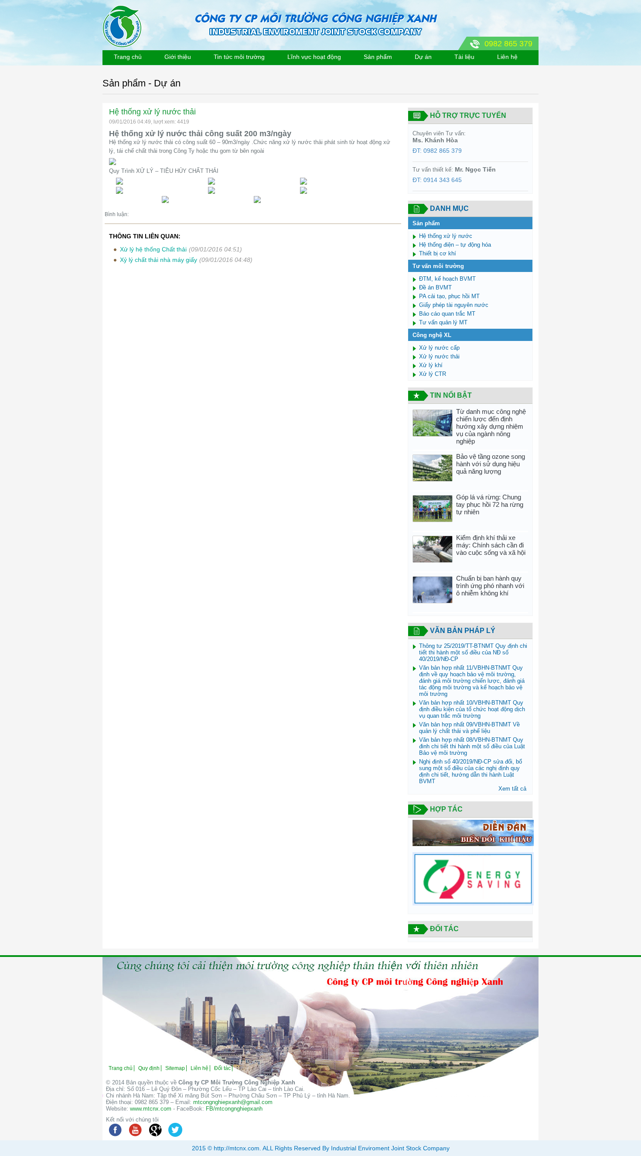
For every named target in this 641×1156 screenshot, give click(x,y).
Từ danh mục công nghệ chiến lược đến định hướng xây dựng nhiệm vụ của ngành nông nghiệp (491, 426)
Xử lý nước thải (439, 356)
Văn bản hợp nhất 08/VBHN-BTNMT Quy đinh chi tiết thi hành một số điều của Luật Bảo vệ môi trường (472, 746)
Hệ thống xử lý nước (445, 236)
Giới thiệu (177, 56)
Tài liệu (464, 56)
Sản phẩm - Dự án (141, 83)
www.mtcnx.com (150, 1108)
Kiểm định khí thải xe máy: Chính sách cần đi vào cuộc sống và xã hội (490, 545)
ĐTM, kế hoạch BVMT (447, 278)
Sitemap (175, 1068)
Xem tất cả (512, 788)
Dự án (423, 56)
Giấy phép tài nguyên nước (453, 305)
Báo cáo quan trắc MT (447, 313)
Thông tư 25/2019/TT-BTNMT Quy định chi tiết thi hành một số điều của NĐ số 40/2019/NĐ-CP (473, 652)
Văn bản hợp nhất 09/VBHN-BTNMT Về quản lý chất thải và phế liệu (469, 727)
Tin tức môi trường (239, 56)
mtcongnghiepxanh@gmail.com (233, 1102)
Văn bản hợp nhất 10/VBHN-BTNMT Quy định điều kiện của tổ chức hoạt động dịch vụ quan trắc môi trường (472, 709)
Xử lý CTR (432, 374)
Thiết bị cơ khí (437, 253)
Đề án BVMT (435, 287)
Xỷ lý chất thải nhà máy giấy (158, 259)
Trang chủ (128, 56)
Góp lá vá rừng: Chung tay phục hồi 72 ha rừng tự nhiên (489, 504)
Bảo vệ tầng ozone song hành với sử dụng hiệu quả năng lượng (490, 464)
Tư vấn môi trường (438, 266)
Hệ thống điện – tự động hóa (455, 244)
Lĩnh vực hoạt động (314, 56)
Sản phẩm (378, 56)
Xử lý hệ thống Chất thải (153, 249)
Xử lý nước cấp (439, 347)
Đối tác (222, 1068)
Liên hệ (507, 56)
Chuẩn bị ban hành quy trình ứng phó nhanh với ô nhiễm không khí (490, 586)
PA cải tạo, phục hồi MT (449, 296)
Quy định (149, 1068)
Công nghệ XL (432, 335)
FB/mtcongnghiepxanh (234, 1108)
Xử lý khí (431, 365)
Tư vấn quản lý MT (443, 322)
